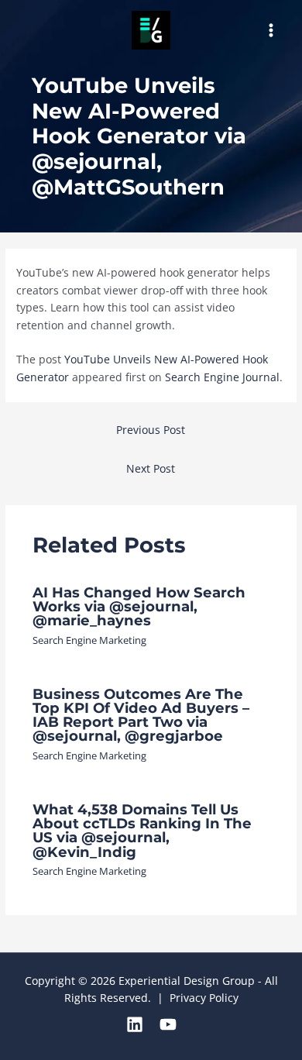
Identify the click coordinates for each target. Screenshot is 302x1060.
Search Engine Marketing (89, 640)
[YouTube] (168, 1024)
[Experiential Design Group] (151, 30)
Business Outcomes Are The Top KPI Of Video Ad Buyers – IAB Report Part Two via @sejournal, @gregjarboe (141, 715)
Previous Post (150, 429)
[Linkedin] (134, 1024)
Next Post (150, 468)
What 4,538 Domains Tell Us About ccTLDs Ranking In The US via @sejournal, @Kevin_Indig (142, 830)
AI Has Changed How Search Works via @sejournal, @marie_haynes (139, 606)
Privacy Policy (204, 997)
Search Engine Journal (222, 377)
